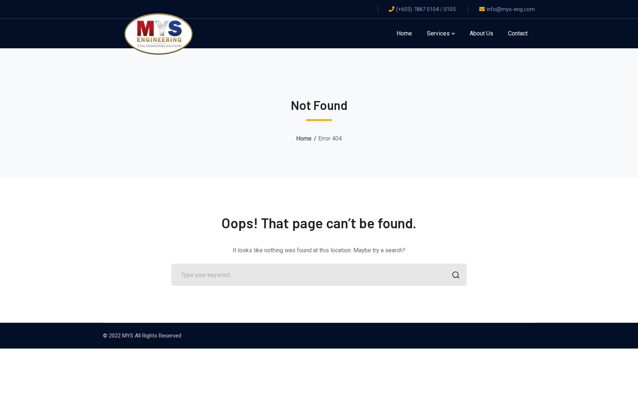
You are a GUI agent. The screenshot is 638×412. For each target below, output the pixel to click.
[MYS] (158, 33)
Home (304, 138)
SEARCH (455, 274)
